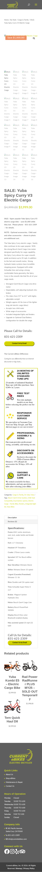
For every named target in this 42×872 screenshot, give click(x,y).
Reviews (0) (12, 522)
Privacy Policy (29, 868)
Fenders (21, 504)
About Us (9, 774)
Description (12, 518)
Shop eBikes (10, 778)
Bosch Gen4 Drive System (17, 498)
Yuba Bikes (10, 507)
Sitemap (19, 868)
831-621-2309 (13, 835)
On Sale (27, 495)
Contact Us (10, 786)
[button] (34, 38)
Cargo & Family (23, 20)
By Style (13, 20)
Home (6, 20)
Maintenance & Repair (14, 782)
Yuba (32, 495)
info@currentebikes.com (17, 839)
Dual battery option (20, 501)
